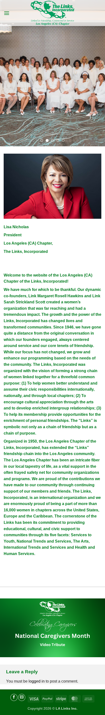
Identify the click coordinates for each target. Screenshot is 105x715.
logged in (37, 681)
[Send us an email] (21, 697)
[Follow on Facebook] (14, 697)
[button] (7, 13)
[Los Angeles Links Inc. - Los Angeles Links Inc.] (52, 13)
